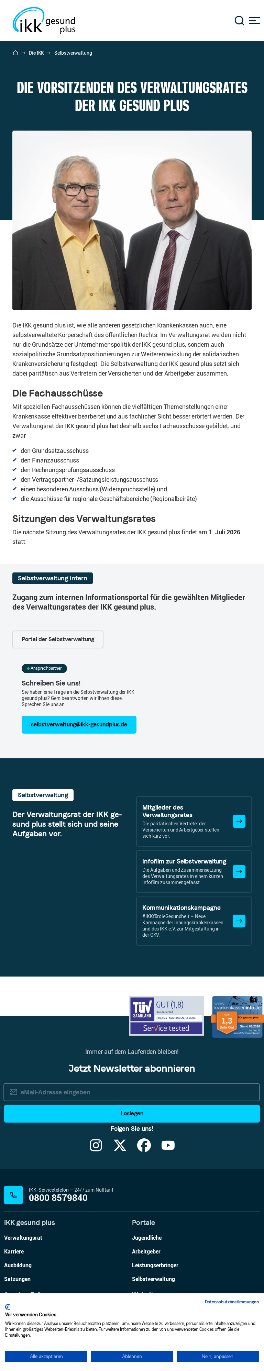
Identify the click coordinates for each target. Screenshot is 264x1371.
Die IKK (36, 53)
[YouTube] (168, 1149)
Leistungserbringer (155, 1265)
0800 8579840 (58, 1198)
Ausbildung (18, 1265)
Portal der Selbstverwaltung (58, 639)
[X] (120, 1149)
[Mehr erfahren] (239, 821)
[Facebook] (144, 1149)
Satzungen (17, 1279)
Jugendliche (147, 1238)
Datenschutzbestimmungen (232, 1302)
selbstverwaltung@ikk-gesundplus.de (79, 724)
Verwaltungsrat (23, 1238)
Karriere (14, 1251)
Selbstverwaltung (153, 1279)
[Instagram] (96, 1149)
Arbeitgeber (146, 1251)
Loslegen (132, 1113)
